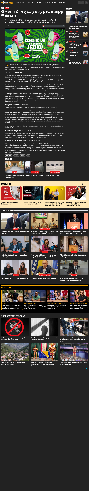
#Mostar (17, 2)
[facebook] (2, 8)
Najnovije (23, 2)
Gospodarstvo (46, 2)
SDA (28, 164)
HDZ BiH (16, 164)
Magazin (39, 2)
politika (10, 25)
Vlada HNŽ (8, 164)
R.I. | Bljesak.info (17, 25)
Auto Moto (61, 2)
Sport (33, 2)
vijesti (6, 25)
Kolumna (54, 2)
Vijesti (29, 2)
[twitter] (2, 11)
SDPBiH (22, 164)
